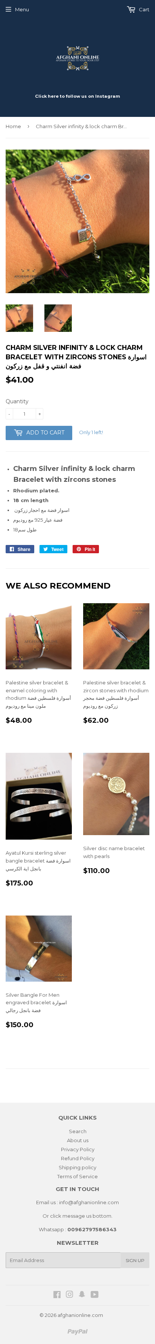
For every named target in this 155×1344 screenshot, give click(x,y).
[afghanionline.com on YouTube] (95, 1296)
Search (78, 1131)
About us (77, 1140)
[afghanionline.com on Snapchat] (82, 1296)
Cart (143, 9)
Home (13, 126)
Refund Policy (77, 1158)
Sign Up (135, 1260)
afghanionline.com (80, 1315)
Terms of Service (77, 1176)
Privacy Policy (77, 1149)
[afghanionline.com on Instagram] (69, 1296)
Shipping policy (77, 1167)
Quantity (17, 401)
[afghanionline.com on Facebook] (57, 1296)
